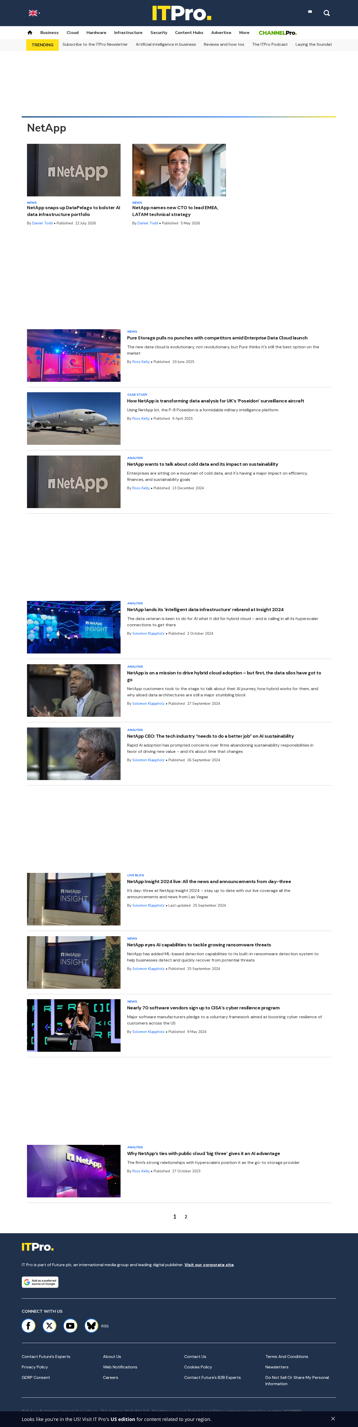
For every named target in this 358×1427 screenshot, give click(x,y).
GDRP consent (36, 1377)
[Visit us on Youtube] (70, 1325)
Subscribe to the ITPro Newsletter (95, 44)
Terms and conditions (286, 1356)
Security (158, 33)
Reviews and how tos (224, 44)
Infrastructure (128, 33)
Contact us (195, 1356)
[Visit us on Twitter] (49, 1325)
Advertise (221, 33)
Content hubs (189, 33)
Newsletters (277, 1367)
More (244, 33)
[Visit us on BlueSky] (89, 1325)
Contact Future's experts (46, 1356)
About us (112, 1356)
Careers (110, 1377)
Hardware (96, 33)
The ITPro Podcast (270, 44)
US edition (123, 1419)
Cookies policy (198, 1367)
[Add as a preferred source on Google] (40, 1282)
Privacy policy (35, 1367)
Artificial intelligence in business (166, 44)
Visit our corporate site (209, 1264)
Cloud (73, 33)
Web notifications (120, 1367)
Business (49, 33)
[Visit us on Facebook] (28, 1325)
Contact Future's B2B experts (212, 1377)
